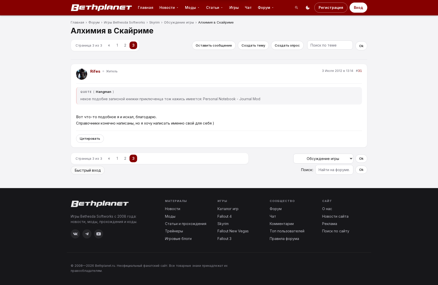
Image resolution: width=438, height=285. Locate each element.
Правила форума (284, 238)
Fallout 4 (224, 216)
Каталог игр (228, 209)
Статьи (212, 7)
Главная (145, 7)
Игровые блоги (178, 238)
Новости (167, 7)
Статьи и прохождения (185, 223)
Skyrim (223, 223)
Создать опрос (287, 45)
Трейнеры (174, 231)
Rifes (95, 71)
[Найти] (297, 8)
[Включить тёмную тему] (307, 7)
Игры (234, 7)
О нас (327, 209)
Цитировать (90, 138)
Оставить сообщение (214, 45)
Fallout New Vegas (233, 231)
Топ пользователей (287, 231)
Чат (248, 7)
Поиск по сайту (335, 231)
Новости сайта (335, 216)
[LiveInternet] (356, 268)
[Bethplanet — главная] (102, 8)
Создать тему (253, 45)
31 (360, 71)
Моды (190, 7)
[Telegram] (87, 233)
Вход (358, 7)
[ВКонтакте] (75, 233)
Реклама (329, 223)
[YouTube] (98, 233)
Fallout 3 (224, 238)
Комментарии (282, 223)
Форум (264, 7)
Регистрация (331, 7)
